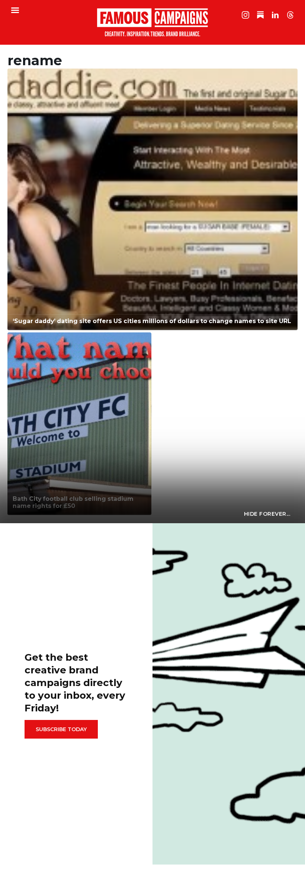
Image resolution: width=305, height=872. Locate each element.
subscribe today (61, 729)
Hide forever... (267, 514)
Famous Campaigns (152, 22)
